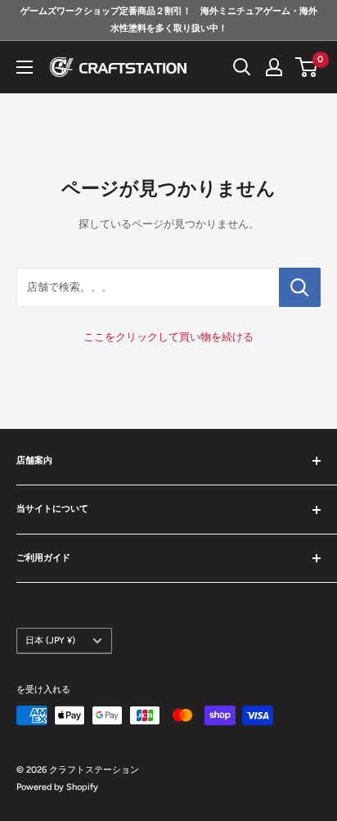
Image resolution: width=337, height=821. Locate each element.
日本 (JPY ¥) (50, 640)
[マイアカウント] (274, 67)
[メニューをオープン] (24, 67)
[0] (307, 67)
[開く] (242, 67)
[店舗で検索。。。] (300, 287)
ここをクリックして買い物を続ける (168, 337)
